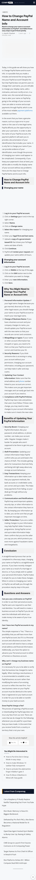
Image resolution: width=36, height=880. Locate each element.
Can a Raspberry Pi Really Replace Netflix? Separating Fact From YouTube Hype (18, 802)
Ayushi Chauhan (9, 33)
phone (21, 381)
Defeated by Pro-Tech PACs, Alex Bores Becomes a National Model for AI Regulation (18, 822)
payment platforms (25, 110)
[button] (33, 877)
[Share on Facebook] (17, 63)
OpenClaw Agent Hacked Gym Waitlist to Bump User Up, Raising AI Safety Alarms (17, 834)
